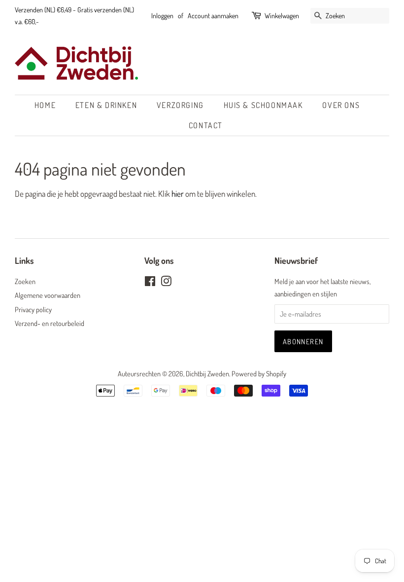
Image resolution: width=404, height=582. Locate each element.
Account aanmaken (213, 15)
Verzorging (180, 105)
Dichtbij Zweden (207, 373)
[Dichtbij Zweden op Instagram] (166, 282)
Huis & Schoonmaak (263, 105)
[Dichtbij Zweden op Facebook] (150, 282)
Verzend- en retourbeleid (49, 323)
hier (177, 193)
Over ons (341, 105)
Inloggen (162, 15)
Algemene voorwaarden (47, 295)
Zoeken (25, 281)
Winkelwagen (282, 15)
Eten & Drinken (106, 105)
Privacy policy (33, 309)
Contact (206, 125)
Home (45, 105)
